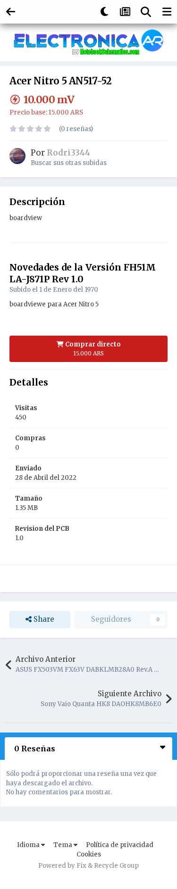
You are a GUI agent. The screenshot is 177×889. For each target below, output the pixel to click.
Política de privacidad (119, 845)
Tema (63, 845)
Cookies (88, 854)
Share (43, 619)
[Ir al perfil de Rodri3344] (17, 156)
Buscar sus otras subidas (69, 163)
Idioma (29, 845)
